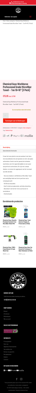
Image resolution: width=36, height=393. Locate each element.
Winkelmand (7, 316)
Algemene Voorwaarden (10, 346)
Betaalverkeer (7, 354)
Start (4, 21)
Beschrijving (6, 147)
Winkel (5, 311)
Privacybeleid (7, 341)
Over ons (6, 344)
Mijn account (7, 319)
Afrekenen (6, 314)
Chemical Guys (8, 130)
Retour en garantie (9, 352)
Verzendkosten (8, 349)
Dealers (6, 357)
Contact (6, 359)
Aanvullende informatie (10, 151)
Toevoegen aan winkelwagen (15, 120)
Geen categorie (11, 21)
